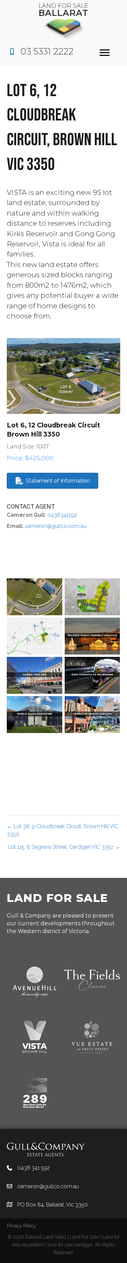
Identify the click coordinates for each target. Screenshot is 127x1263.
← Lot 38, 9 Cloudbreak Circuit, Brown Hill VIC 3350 (62, 830)
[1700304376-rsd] (34, 714)
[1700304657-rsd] (92, 714)
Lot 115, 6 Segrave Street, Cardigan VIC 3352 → (64, 847)
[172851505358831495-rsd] (34, 596)
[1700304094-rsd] (92, 675)
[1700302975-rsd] (92, 596)
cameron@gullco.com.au (55, 526)
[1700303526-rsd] (92, 636)
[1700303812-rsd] (34, 675)
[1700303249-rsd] (34, 636)
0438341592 (61, 515)
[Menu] (104, 53)
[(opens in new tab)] (46, 1149)
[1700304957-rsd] (34, 753)
